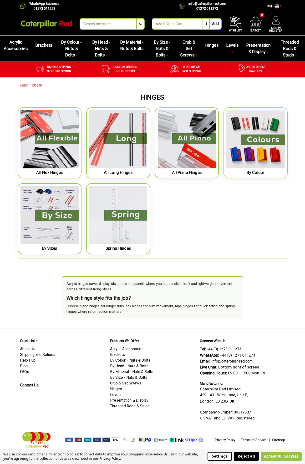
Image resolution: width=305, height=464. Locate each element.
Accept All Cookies (281, 456)
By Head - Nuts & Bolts (101, 48)
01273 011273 (44, 8)
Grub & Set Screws (188, 48)
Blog (24, 366)
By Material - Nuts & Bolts (132, 45)
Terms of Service (254, 440)
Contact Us (29, 385)
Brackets (44, 45)
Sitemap (278, 440)
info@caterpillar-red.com (207, 3)
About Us (27, 349)
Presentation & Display (258, 48)
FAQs (24, 371)
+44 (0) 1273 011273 (223, 349)
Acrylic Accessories (16, 45)
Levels (232, 45)
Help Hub (28, 360)
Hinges (212, 45)
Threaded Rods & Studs (290, 48)
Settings (220, 456)
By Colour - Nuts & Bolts (71, 48)
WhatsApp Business (44, 3)
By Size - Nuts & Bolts (162, 48)
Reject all (246, 456)
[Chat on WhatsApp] (24, 6)
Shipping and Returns (37, 354)
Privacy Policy (225, 440)
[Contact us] (183, 6)
